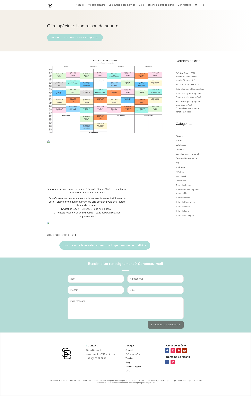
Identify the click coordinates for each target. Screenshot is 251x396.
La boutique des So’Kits (122, 5)
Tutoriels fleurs (182, 211)
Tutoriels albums (183, 185)
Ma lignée (180, 167)
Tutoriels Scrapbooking (161, 5)
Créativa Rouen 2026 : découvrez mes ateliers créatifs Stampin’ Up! (186, 76)
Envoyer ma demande (165, 324)
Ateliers (179, 136)
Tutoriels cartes (183, 197)
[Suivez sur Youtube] (184, 350)
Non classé (181, 176)
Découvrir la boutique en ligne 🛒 (74, 37)
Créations (180, 149)
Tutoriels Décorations (185, 202)
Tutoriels (129, 358)
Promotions (181, 180)
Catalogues (181, 145)
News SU (180, 172)
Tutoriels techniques (185, 215)
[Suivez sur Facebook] (167, 350)
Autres (179, 140)
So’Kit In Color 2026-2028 (187, 84)
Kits (177, 163)
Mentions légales (133, 366)
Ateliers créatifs (96, 5)
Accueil (80, 5)
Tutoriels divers (183, 206)
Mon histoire (184, 5)
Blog (141, 5)
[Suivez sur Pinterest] (178, 350)
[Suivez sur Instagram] (173, 350)
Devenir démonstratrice (186, 158)
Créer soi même (133, 354)
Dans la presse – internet (187, 154)
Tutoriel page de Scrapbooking (190, 89)
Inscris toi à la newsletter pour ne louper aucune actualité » (105, 245)
